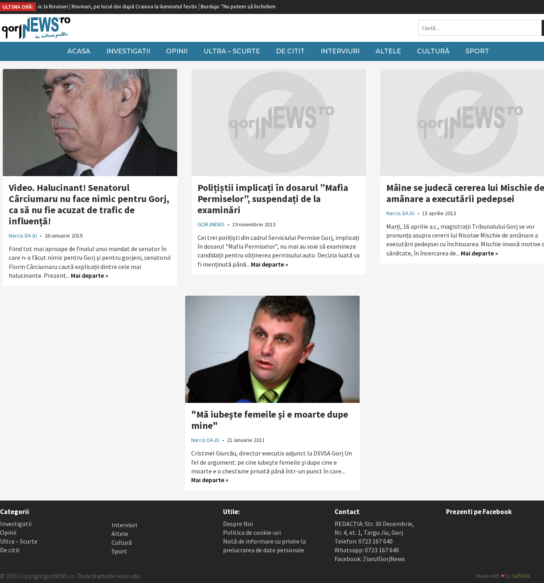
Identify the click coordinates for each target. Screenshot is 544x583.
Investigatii (128, 51)
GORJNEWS (211, 224)
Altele (388, 51)
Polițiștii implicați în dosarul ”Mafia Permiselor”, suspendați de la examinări (273, 198)
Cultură (433, 51)
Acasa (78, 51)
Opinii (177, 51)
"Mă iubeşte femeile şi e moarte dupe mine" (269, 420)
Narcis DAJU (23, 235)
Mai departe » (89, 275)
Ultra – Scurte (232, 51)
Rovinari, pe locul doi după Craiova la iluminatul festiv (120, 6)
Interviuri (340, 51)
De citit (290, 51)
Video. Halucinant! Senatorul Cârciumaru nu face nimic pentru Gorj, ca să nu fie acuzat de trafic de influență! (89, 204)
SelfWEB (521, 576)
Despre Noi (238, 524)
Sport (477, 51)
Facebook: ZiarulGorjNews (370, 559)
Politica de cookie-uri (252, 532)
